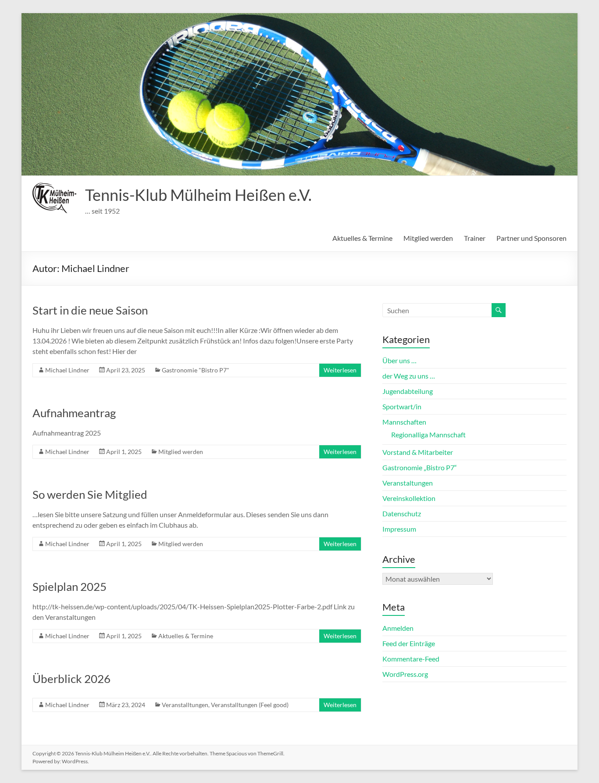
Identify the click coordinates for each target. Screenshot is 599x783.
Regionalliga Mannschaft (428, 434)
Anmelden (398, 628)
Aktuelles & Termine (362, 238)
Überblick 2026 (71, 679)
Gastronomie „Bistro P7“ (419, 467)
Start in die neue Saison (90, 310)
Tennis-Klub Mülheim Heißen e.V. (198, 194)
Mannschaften (404, 422)
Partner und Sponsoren (531, 238)
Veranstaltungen (407, 483)
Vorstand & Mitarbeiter (417, 452)
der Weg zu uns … (408, 376)
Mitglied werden (428, 238)
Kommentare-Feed (410, 658)
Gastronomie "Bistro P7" (195, 370)
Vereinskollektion (408, 498)
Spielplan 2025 (69, 586)
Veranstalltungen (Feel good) (250, 704)
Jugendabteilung (407, 391)
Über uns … (399, 360)
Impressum (399, 529)
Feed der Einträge (408, 643)
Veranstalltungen (185, 704)
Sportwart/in (401, 406)
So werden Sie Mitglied (89, 494)
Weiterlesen (340, 370)
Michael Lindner (67, 370)
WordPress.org (405, 674)
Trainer (474, 238)
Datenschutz (401, 513)
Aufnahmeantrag (74, 413)
